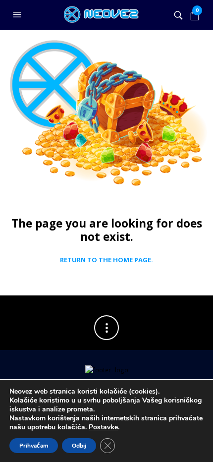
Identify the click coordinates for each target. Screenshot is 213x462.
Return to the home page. (106, 260)
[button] (18, 15)
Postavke (103, 427)
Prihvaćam (33, 446)
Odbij (79, 446)
